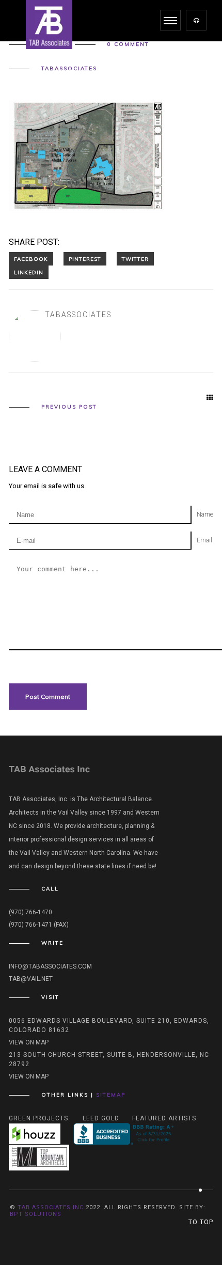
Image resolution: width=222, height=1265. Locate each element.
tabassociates (69, 69)
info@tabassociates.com (50, 966)
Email (204, 540)
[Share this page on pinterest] (85, 259)
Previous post (69, 407)
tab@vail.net (31, 978)
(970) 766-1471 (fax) (39, 924)
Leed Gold (101, 1118)
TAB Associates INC (51, 1207)
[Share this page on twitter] (135, 259)
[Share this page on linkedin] (29, 272)
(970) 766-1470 (30, 912)
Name (205, 514)
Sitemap (110, 1094)
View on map (29, 1042)
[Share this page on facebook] (31, 259)
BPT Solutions (35, 1214)
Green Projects (38, 1118)
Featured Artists (164, 1118)
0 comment (128, 44)
